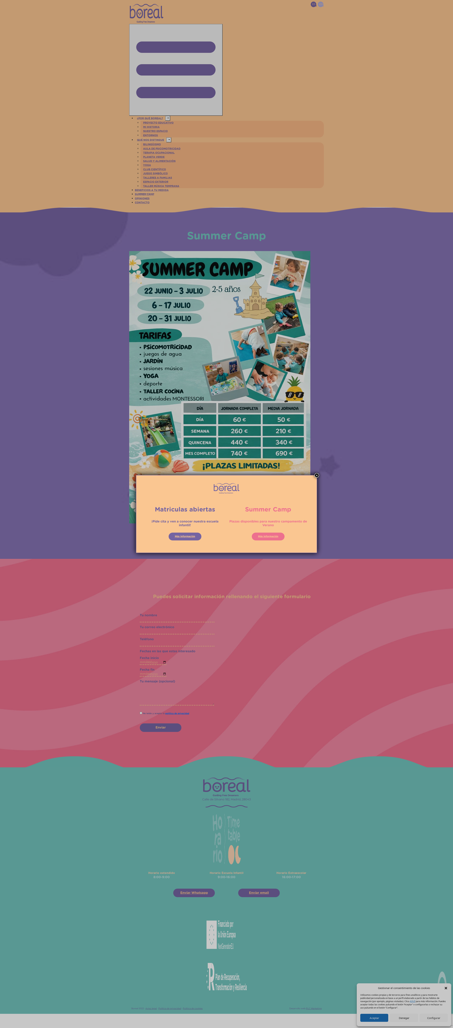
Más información (185, 536)
